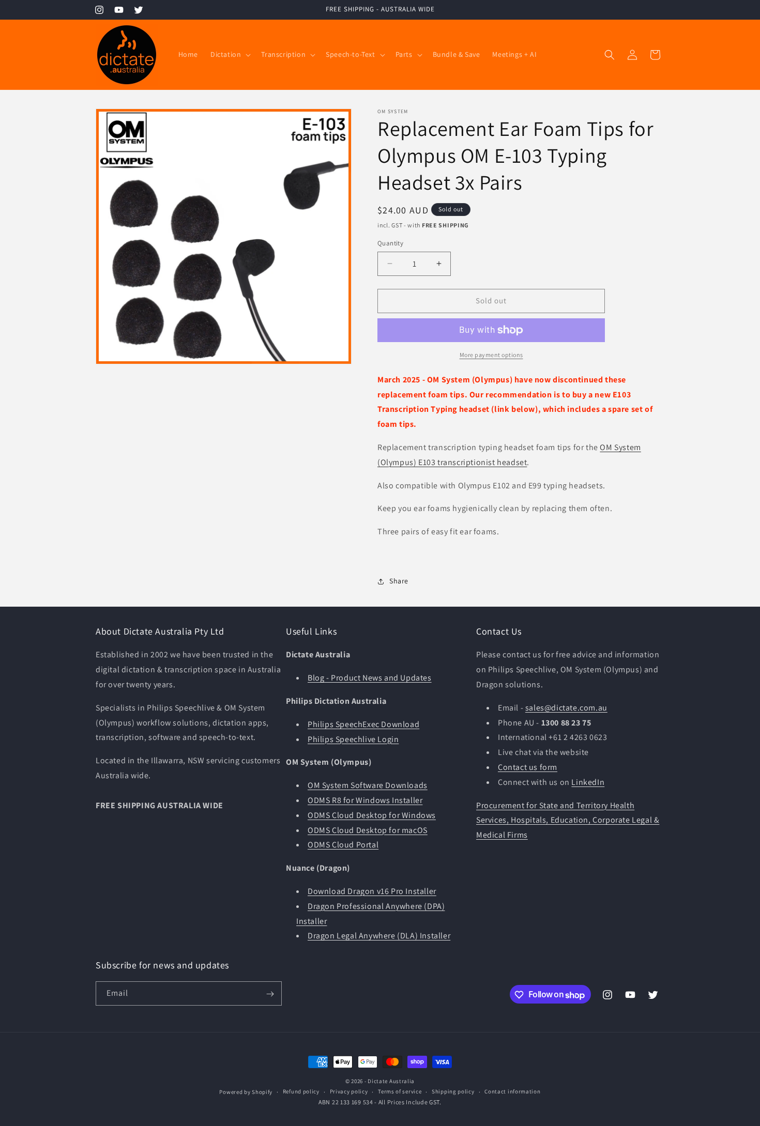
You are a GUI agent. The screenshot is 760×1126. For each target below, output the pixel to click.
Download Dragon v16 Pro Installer (372, 891)
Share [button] (398, 580)
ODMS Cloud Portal (343, 845)
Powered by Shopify (245, 1091)
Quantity (390, 243)
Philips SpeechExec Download (363, 724)
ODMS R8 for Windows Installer (365, 800)
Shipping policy (453, 1091)
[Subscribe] (270, 994)
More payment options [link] (491, 355)
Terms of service (399, 1091)
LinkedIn (587, 782)
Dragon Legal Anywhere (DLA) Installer (379, 936)
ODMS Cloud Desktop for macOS (368, 830)
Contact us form (527, 767)
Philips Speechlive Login (353, 739)
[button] (229, 54)
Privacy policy (349, 1091)
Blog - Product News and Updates (370, 677)
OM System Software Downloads (368, 785)
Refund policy (301, 1091)
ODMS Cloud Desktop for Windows (372, 815)
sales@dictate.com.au (566, 707)
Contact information (512, 1091)
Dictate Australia (391, 1081)
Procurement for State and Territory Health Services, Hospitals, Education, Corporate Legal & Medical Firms (567, 820)
